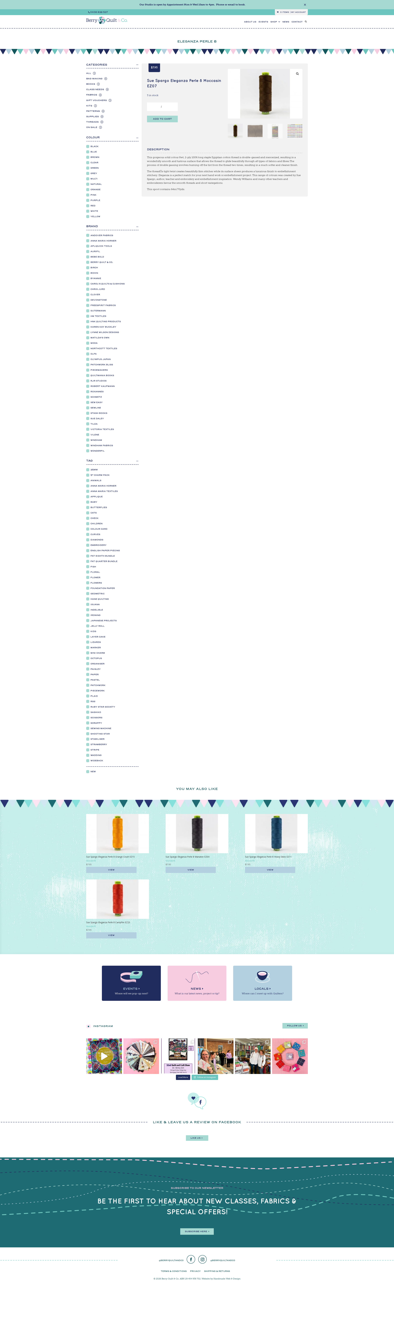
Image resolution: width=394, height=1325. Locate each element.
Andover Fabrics (101, 235)
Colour (93, 137)
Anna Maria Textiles (104, 491)
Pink (93, 195)
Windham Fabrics (101, 445)
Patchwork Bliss (101, 364)
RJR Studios (98, 381)
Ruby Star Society (102, 707)
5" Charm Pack (100, 475)
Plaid (94, 696)
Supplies (92, 116)
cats (93, 513)
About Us (250, 22)
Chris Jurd (97, 289)
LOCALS (261, 988)
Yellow (95, 216)
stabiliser (97, 739)
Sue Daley (97, 418)
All (88, 73)
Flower (95, 577)
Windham (96, 440)
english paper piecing (105, 550)
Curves (95, 534)
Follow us (294, 1025)
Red (92, 206)
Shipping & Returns (217, 1271)
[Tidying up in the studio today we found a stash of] (141, 1056)
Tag (89, 460)
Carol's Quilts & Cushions (107, 284)
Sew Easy (96, 402)
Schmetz (96, 397)
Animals (95, 480)
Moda (94, 343)
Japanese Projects (103, 620)
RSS (92, 701)
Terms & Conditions (174, 1271)
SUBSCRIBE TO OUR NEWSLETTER (197, 1187)
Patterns (93, 111)
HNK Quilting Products (105, 321)
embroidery (98, 545)
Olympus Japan (100, 359)
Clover (95, 294)
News (196, 988)
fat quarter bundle (103, 561)
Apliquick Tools (101, 246)
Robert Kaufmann (102, 386)
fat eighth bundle (102, 556)
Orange (95, 189)
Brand (92, 226)
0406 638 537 (99, 12)
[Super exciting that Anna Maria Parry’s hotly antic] (104, 1056)
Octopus (96, 658)
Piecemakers (99, 370)
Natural (96, 184)
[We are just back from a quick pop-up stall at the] (215, 1056)
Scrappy (96, 723)
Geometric (97, 593)
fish (93, 567)
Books (90, 84)
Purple (95, 200)
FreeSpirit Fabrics (103, 305)
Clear (94, 162)
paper (94, 674)
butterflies (98, 507)
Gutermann (98, 311)
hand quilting (99, 599)
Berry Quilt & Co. (101, 262)
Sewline (95, 408)
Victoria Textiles (102, 429)
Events (263, 22)
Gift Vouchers (96, 100)
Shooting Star (100, 734)
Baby (93, 502)
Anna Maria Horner (103, 241)
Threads (92, 122)
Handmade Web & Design (226, 1278)
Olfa (93, 354)
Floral (95, 572)
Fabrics (91, 94)
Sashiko (95, 712)
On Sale (91, 127)
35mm (94, 470)
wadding (96, 755)
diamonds (96, 540)
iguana (95, 604)
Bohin (94, 273)
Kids (93, 631)
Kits (89, 105)
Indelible (96, 610)
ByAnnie (95, 278)
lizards (95, 642)
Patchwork (97, 685)
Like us (196, 1138)
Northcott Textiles (103, 348)
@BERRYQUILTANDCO (171, 1260)
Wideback (96, 760)
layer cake (97, 637)
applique (96, 496)
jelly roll (97, 626)
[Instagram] (202, 1259)
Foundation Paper (102, 588)
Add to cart (162, 119)
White (94, 211)
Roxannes (97, 391)
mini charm (97, 653)
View (111, 869)
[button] (297, 74)
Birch (94, 267)
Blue (93, 152)
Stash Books (98, 413)
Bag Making (94, 78)
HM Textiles (98, 316)
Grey (93, 173)
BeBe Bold (97, 257)
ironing (95, 615)
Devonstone (98, 300)
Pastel (95, 680)
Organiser (97, 664)
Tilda (94, 424)
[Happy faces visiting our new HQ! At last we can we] (253, 1056)
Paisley (95, 669)
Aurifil (95, 251)
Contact (297, 22)
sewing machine (100, 728)
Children (96, 523)
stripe (94, 750)
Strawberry (98, 744)
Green (94, 168)
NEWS (285, 22)
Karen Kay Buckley (103, 327)
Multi (94, 179)
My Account (298, 12)
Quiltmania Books (102, 375)
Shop (273, 22)
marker (95, 647)
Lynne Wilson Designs (104, 332)
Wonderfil (97, 451)
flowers (96, 583)
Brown (94, 157)
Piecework (97, 691)
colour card (98, 529)
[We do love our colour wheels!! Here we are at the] (290, 1056)
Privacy (195, 1271)
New (93, 771)
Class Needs (95, 89)
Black (94, 146)
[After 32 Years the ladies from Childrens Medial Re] (178, 1056)
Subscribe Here (196, 1231)
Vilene (94, 435)
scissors (96, 717)
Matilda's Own (99, 338)
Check (94, 518)
